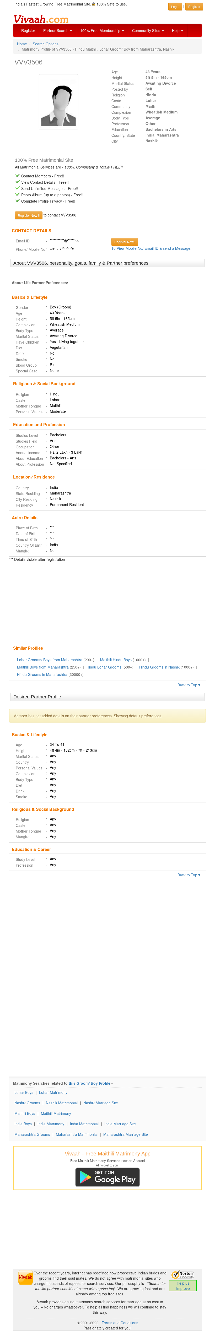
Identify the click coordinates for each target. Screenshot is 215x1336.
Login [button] (175, 6)
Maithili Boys (24, 1113)
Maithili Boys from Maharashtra (43, 667)
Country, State (123, 135)
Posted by (119, 89)
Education (119, 129)
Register (28, 30)
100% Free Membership (100, 30)
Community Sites (146, 30)
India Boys (23, 1123)
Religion (118, 94)
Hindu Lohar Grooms (104, 667)
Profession (120, 123)
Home (22, 43)
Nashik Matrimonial (62, 1102)
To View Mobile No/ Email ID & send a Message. (151, 248)
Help (176, 30)
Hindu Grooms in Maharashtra (42, 674)
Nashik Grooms (27, 1102)
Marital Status (122, 83)
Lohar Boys (23, 1092)
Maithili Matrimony (56, 1113)
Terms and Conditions (120, 1322)
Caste (116, 100)
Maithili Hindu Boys (116, 659)
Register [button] (194, 6)
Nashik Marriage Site (100, 1102)
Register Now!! (124, 242)
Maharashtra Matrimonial (77, 1134)
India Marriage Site (120, 1123)
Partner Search (56, 30)
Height (116, 77)
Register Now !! (29, 215)
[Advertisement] (107, 604)
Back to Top (188, 684)
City (114, 141)
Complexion (121, 112)
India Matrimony (50, 1123)
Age (114, 71)
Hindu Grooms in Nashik (159, 667)
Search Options (45, 43)
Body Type (120, 118)
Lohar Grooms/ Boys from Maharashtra (49, 659)
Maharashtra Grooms (32, 1134)
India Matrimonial (84, 1123)
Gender (22, 307)
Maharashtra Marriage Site (125, 1134)
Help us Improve (183, 1285)
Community (120, 106)
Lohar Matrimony (53, 1092)
